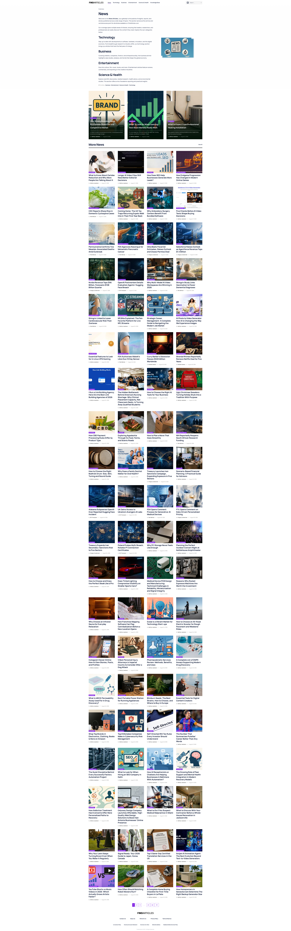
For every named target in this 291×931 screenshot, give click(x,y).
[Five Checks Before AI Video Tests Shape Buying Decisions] (189, 198)
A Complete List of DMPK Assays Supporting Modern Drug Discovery (188, 662)
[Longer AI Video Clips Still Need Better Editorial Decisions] (131, 162)
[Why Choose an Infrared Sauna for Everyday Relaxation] (102, 608)
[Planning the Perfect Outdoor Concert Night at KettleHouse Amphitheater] (189, 532)
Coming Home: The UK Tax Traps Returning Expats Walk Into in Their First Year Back (131, 213)
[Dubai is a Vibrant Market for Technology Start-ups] (160, 608)
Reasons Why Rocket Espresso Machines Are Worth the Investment (186, 583)
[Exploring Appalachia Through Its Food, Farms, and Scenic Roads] (131, 422)
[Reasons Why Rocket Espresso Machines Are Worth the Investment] (189, 568)
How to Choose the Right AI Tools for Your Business (159, 393)
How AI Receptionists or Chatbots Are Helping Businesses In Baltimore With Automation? (158, 776)
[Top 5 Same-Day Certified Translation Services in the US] (160, 840)
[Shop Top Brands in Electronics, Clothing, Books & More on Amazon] (102, 721)
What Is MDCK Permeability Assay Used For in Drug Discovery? (101, 700)
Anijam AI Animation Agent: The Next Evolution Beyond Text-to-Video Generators (188, 856)
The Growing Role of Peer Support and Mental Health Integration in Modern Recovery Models (188, 776)
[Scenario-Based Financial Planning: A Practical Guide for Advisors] (189, 458)
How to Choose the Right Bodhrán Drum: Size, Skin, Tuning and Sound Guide (100, 473)
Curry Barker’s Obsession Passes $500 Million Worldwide (158, 359)
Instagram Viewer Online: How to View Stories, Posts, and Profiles (101, 662)
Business (107, 85)
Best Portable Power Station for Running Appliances (131, 699)
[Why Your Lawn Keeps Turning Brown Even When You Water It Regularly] (102, 840)
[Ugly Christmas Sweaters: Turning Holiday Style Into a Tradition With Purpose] (189, 379)
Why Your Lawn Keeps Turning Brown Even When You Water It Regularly (101, 856)
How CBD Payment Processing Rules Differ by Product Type (101, 438)
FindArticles (101, 9)
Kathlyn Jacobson (96, 136)
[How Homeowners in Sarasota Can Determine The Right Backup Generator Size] (189, 876)
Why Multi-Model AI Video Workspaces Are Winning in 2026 (159, 285)
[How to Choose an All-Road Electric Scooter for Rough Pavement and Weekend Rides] (189, 608)
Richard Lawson (152, 364)
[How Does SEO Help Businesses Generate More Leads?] (160, 162)
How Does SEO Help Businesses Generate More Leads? (159, 177)
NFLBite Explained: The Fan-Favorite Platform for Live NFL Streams (130, 321)
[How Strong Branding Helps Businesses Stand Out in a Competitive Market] (107, 115)
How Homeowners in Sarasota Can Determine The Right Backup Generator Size (189, 892)
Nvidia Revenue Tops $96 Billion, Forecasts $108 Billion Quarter (100, 285)
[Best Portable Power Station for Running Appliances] (131, 685)
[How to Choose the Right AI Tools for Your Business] (160, 379)
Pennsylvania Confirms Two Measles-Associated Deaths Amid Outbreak (101, 249)
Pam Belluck (93, 216)
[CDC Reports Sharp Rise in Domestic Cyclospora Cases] (102, 198)
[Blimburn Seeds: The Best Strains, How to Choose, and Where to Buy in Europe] (160, 685)
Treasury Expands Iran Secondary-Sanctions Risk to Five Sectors (101, 547)
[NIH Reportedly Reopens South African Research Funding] (189, 422)
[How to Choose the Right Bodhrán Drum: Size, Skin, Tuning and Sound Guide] (102, 458)
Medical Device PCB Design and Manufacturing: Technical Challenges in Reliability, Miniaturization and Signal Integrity (159, 586)
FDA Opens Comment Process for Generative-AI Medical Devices (159, 512)
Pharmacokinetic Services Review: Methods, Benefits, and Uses (159, 662)
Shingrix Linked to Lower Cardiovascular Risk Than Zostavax (100, 321)
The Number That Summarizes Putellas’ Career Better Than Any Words (186, 738)
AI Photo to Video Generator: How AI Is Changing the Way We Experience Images (189, 321)
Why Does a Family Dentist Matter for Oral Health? (130, 472)
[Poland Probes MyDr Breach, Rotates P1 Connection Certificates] (131, 532)
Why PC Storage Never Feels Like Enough (160, 546)
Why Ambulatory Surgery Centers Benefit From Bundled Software (158, 213)
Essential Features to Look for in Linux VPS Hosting (101, 357)
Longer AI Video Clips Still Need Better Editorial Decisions (129, 177)
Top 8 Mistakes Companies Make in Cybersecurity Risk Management (130, 736)
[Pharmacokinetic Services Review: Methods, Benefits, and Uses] (160, 647)
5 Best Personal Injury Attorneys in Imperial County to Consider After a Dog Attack (130, 664)
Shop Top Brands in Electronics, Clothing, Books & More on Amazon (102, 736)
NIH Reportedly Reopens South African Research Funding (187, 438)
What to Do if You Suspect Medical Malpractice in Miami (160, 811)
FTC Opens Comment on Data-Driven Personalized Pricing (188, 512)
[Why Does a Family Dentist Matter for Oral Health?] (131, 458)
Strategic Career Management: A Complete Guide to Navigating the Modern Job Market (159, 322)
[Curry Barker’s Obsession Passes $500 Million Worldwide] (160, 343)
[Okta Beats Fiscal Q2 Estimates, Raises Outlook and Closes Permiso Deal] (160, 233)
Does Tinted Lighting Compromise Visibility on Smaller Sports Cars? (129, 583)
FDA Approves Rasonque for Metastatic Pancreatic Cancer (130, 249)
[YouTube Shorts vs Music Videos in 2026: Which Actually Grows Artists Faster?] (102, 876)
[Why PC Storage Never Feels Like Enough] (160, 532)
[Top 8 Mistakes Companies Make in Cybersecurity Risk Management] (131, 721)
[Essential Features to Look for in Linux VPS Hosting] (102, 343)
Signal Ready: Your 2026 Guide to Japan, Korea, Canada (129, 856)
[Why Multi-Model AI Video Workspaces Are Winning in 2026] (160, 269)
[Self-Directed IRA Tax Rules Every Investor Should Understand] (160, 721)
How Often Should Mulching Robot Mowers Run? (130, 890)
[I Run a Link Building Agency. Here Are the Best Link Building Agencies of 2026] (102, 379)
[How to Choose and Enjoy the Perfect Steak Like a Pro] (102, 568)
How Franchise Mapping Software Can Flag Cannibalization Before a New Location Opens (129, 625)
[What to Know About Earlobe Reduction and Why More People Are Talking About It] (102, 162)
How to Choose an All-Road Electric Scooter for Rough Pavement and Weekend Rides (188, 625)
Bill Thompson (122, 290)
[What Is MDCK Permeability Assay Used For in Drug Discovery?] (102, 685)
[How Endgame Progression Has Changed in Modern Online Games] (189, 162)
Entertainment (115, 85)
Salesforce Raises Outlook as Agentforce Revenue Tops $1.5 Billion (189, 249)
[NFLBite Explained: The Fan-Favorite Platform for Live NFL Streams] (131, 305)
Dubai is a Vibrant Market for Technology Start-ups (160, 623)
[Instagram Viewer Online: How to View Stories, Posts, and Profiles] (102, 647)
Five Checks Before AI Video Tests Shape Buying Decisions (188, 213)
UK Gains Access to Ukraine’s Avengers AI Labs (130, 510)
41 (148, 905)
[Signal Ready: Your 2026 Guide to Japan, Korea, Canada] (131, 840)
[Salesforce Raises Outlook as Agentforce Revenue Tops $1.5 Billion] (189, 233)
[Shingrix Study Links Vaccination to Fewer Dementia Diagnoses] (189, 269)
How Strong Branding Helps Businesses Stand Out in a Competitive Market (102, 124)
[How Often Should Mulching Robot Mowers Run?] (131, 876)
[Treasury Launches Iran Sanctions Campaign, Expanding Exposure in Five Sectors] (160, 458)
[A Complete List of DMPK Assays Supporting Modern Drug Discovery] (189, 647)
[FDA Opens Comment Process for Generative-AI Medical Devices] (160, 496)
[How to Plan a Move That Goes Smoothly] (160, 422)
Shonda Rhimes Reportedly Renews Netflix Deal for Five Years (189, 359)
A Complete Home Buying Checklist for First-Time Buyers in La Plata (158, 892)
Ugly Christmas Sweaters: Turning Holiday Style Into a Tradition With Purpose (188, 395)
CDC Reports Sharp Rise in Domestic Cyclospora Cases (101, 212)
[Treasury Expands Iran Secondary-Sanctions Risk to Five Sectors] (102, 532)
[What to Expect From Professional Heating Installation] (184, 115)
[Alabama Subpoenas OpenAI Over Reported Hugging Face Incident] (102, 496)
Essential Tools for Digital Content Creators (187, 699)
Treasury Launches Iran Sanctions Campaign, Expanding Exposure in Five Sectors (159, 475)
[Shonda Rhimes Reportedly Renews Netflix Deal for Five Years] (189, 343)
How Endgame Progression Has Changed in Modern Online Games (188, 177)
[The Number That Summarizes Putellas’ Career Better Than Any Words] (189, 721)
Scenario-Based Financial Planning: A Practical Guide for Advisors (188, 473)
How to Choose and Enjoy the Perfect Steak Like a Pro (101, 582)
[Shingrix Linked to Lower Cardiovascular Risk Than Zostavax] (102, 305)
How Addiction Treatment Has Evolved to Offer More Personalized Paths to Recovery (100, 814)
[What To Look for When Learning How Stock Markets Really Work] (145, 115)
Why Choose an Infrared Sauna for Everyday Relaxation (99, 624)
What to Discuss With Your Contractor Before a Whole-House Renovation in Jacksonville (188, 814)
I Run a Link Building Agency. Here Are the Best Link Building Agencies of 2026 (101, 395)
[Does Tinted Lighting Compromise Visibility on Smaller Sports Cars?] (131, 568)
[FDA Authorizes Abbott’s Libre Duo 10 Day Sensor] (131, 343)
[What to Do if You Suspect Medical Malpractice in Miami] (160, 797)
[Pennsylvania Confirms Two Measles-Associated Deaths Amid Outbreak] (102, 233)
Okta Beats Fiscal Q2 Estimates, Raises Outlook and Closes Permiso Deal (159, 249)
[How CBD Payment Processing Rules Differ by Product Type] (102, 422)
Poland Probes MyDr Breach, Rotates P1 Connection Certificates (131, 547)
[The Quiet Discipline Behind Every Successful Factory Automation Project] (102, 759)
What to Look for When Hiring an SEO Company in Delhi (129, 774)
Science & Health (123, 85)
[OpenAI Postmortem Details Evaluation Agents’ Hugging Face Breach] (131, 269)
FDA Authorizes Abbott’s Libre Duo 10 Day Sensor (129, 357)
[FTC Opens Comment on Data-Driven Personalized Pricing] (189, 496)
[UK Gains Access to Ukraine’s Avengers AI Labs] (131, 496)
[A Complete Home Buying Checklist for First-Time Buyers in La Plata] (160, 876)
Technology (132, 85)
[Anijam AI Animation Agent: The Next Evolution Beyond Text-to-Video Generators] (189, 840)
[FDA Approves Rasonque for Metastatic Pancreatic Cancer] (131, 233)
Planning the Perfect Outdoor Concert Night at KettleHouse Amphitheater (188, 547)
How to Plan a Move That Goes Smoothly (158, 436)
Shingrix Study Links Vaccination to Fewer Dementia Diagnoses (185, 285)
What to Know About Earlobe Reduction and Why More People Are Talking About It (102, 177)
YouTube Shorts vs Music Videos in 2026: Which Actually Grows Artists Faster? (100, 893)
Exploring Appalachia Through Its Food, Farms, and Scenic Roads (129, 438)
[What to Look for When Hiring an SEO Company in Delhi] (131, 759)
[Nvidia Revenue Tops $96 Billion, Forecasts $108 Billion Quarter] (102, 269)
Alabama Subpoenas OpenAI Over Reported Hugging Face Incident (102, 512)
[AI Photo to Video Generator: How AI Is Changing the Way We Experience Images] (189, 305)
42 (152, 905)
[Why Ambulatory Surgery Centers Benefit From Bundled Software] (160, 198)
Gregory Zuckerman (153, 254)
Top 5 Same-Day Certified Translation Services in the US (159, 856)
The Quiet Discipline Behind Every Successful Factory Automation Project (101, 774)
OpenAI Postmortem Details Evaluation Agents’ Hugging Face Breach (130, 285)
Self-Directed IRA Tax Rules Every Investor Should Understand (159, 736)
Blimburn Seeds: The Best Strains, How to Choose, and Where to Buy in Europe (160, 700)
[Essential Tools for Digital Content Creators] (189, 685)
